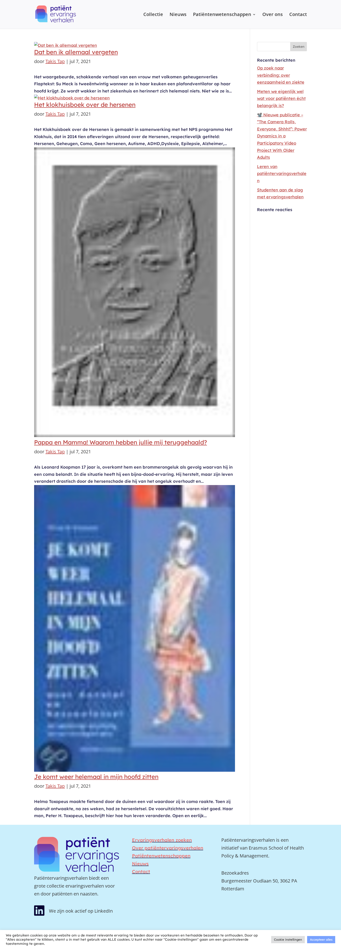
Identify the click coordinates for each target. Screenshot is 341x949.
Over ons (272, 15)
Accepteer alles (321, 939)
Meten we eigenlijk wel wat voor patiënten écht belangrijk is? (281, 98)
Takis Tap (55, 61)
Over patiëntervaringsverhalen (167, 848)
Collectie (153, 15)
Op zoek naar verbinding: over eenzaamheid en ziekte (280, 75)
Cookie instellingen (288, 939)
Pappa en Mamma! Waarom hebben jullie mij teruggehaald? (120, 442)
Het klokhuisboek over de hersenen (84, 104)
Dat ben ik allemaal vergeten (76, 52)
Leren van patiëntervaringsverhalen (281, 173)
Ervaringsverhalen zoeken (162, 840)
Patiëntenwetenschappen (222, 15)
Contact (298, 15)
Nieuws (178, 15)
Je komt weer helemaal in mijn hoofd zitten (96, 777)
